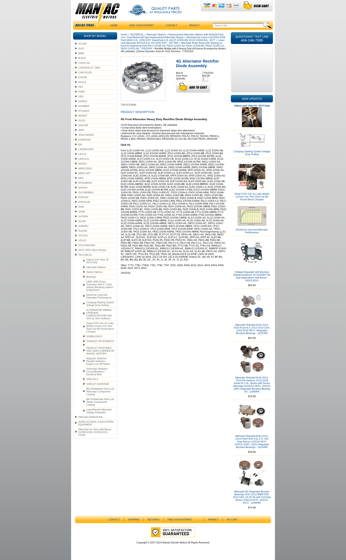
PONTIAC (83, 197)
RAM (81, 207)
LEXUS (82, 154)
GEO (80, 96)
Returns (153, 519)
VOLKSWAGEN (86, 245)
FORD (81, 91)
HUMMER (83, 106)
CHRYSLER (85, 72)
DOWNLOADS (94, 336)
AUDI (81, 48)
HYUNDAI (83, 111)
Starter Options (94, 272)
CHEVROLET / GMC (89, 67)
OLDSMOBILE (86, 192)
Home (124, 34)
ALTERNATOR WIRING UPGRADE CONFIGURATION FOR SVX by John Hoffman (99, 314)
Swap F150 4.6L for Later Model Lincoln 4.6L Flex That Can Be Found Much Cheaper (100, 327)
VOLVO (82, 240)
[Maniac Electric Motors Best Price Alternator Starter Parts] (97, 15)
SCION (82, 221)
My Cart (232, 519)
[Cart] (256, 6)
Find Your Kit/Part (142, 25)
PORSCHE (84, 202)
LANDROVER (86, 149)
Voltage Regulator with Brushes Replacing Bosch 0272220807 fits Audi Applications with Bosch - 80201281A (251, 276)
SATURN (83, 216)
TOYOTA (83, 235)
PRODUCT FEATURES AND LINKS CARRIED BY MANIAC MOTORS (100, 351)
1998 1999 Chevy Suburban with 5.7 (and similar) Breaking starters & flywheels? (99, 285)
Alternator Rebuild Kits (90, 417)
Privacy (194, 25)
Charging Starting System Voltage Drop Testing (100, 304)
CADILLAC (84, 63)
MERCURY (84, 173)
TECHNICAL (85, 255)
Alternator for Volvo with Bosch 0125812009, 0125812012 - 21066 (94, 432)
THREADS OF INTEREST (100, 341)
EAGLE (82, 82)
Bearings (91, 277)
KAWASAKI (84, 139)
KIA (80, 144)
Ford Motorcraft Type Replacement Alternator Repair (155, 37)
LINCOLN (83, 159)
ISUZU (81, 120)
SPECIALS (92, 379)
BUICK (82, 58)
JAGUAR (83, 125)
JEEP (81, 130)
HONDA (82, 101)
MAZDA (82, 163)
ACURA (82, 43)
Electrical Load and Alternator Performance (99, 296)
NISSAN (82, 187)
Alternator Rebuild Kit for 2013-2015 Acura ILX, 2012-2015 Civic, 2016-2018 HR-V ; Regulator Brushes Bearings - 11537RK (252, 329)
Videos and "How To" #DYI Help (97, 261)
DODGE (82, 77)
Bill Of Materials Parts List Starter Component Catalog (100, 402)
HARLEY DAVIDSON (97, 384)
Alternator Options (96, 267)
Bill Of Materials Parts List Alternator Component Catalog (100, 391)
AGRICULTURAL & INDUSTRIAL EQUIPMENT (96, 423)
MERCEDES (85, 168)
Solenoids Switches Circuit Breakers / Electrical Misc (97, 371)
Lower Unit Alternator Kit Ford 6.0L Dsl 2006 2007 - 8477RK (173, 41)
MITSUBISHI (85, 183)
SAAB (81, 211)
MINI (80, 178)
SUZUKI (82, 231)
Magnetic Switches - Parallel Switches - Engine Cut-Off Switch (98, 361)
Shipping (133, 519)
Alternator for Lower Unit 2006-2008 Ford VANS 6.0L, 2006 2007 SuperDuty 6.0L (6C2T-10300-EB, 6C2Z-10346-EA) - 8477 (173, 39)
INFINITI (82, 115)
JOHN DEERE (86, 135)
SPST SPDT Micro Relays (92, 250)
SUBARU (83, 226)
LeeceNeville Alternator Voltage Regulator (99, 411)
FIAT (80, 87)
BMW (81, 53)
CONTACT (171, 25)
